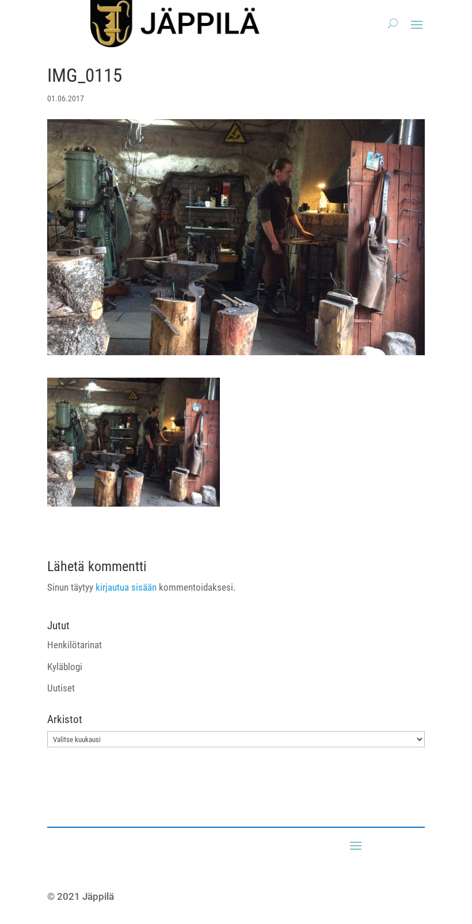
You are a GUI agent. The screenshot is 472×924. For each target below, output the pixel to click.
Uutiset (61, 688)
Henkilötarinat (74, 645)
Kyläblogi (64, 666)
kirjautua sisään (126, 587)
